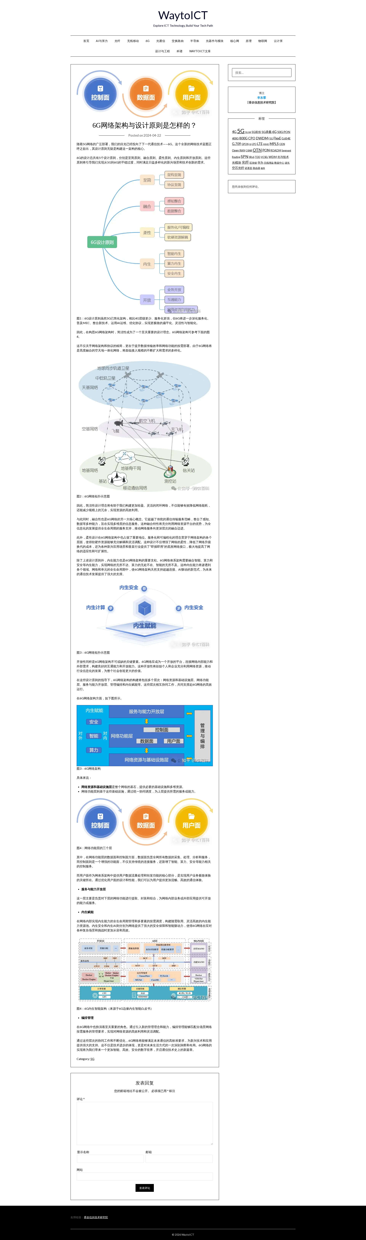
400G (235, 138)
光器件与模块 (215, 40)
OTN (257, 149)
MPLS (274, 144)
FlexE (277, 138)
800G (243, 138)
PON (266, 150)
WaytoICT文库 (200, 51)
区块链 (253, 162)
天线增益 (269, 162)
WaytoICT (183, 15)
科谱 (180, 51)
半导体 (194, 40)
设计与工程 (162, 51)
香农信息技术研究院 (96, 1217)
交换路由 (178, 40)
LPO (254, 144)
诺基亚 (248, 168)
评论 (81, 1099)
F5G (270, 138)
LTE (259, 144)
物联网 (262, 40)
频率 (263, 168)
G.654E (286, 138)
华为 (260, 162)
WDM (273, 157)
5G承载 (267, 132)
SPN (244, 156)
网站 (80, 1169)
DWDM (262, 138)
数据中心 (279, 162)
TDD (257, 157)
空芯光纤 (238, 168)
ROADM (275, 150)
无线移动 (133, 40)
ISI (250, 144)
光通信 (160, 40)
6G (148, 40)
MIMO (266, 144)
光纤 (117, 40)
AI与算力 (102, 40)
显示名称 (83, 1152)
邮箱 (149, 1152)
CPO (251, 138)
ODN (282, 144)
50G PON (283, 132)
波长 (287, 162)
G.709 (236, 144)
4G (234, 132)
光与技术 (283, 157)
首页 (86, 40)
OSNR (249, 150)
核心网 (234, 40)
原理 (249, 40)
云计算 (278, 40)
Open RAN (238, 150)
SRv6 (251, 157)
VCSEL (264, 157)
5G (92, 1059)
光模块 (236, 162)
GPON (245, 144)
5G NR (248, 132)
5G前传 (256, 132)
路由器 (256, 168)
